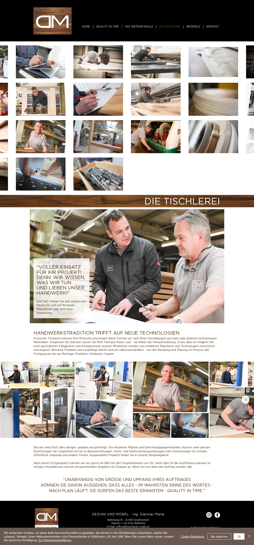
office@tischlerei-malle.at (133, 526)
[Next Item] (245, 400)
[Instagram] (209, 515)
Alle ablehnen (219, 536)
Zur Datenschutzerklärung (54, 540)
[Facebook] (217, 515)
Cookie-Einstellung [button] (192, 536)
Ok (239, 536)
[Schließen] (249, 536)
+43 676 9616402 (133, 523)
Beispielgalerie (159, 455)
